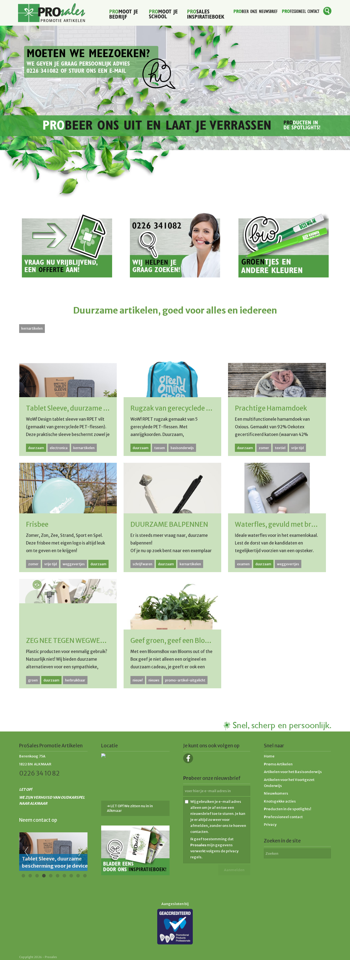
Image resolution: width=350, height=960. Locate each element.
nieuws (153, 680)
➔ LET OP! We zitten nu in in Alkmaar (130, 808)
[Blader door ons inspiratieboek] (135, 874)
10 (85, 876)
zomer (264, 448)
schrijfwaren (142, 564)
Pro (267, 809)
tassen (159, 448)
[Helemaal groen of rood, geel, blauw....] (283, 276)
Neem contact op (38, 820)
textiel (280, 448)
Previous (26, 852)
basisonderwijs (182, 448)
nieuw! (138, 680)
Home (269, 756)
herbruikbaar (75, 680)
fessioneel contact (283, 817)
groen (33, 680)
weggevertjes (74, 564)
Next (80, 852)
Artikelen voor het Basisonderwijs (293, 771)
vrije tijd (297, 448)
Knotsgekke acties (280, 801)
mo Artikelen (278, 764)
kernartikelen (32, 328)
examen (243, 564)
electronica (59, 448)
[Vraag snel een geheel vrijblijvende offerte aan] (67, 276)
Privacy (270, 824)
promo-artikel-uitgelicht (185, 680)
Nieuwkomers (276, 793)
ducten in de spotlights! (290, 809)
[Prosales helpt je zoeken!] (175, 276)
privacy (232, 851)
